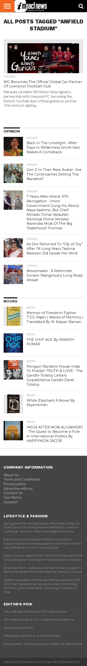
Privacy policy (15, 484)
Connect (11, 502)
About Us (11, 475)
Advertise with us (18, 488)
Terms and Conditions (22, 479)
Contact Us (13, 493)
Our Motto (13, 497)
